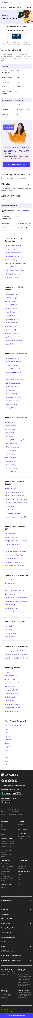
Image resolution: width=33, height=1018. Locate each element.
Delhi (6, 732)
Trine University (9, 433)
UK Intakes (8, 672)
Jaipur (6, 757)
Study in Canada (9, 636)
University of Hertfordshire (12, 252)
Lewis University (9, 429)
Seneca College (9, 312)
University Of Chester (11, 386)
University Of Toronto (11, 294)
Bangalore (7, 747)
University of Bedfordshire (12, 267)
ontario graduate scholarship (13, 492)
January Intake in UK (11, 676)
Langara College (9, 344)
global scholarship (10, 537)
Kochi (6, 729)
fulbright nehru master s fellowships (16, 541)
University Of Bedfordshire (12, 397)
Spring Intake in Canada (12, 708)
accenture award (9, 506)
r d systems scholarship (12, 513)
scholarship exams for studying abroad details (16, 651)
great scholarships (10, 587)
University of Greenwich (12, 256)
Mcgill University (9, 301)
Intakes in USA (9, 686)
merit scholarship (10, 488)
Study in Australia (10, 633)
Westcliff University (10, 443)
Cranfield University (10, 393)
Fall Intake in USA (10, 697)
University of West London (12, 274)
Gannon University (10, 425)
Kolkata (6, 750)
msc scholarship (9, 594)
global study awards (11, 608)
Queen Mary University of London (15, 263)
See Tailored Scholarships (16, 1015)
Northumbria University (11, 376)
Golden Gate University (11, 447)
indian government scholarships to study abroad (16, 658)
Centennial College (10, 308)
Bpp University (9, 390)
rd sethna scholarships (12, 544)
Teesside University (10, 260)
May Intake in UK (9, 679)
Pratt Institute (8, 436)
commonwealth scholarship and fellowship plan (16, 612)
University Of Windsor (11, 322)
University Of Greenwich (12, 358)
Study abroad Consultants (12, 725)
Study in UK (8, 629)
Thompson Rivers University (13, 333)
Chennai (7, 736)
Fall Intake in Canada (11, 711)
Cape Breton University (11, 337)
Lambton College (9, 315)
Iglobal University (10, 457)
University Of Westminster (12, 369)
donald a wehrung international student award (16, 517)
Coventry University (10, 249)
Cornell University (10, 465)
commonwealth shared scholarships (16, 601)
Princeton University (10, 468)
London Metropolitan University (14, 270)
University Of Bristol (10, 408)
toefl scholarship (10, 558)
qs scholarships (9, 510)
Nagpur (6, 764)
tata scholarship (9, 533)
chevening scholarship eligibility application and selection (16, 654)
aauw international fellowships (14, 548)
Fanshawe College (10, 326)
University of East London (12, 245)
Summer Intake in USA (11, 693)
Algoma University (10, 330)
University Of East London (12, 362)
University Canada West (12, 319)
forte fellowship (9, 604)
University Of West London (12, 372)
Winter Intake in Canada (12, 704)
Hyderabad (8, 739)
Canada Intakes (9, 700)
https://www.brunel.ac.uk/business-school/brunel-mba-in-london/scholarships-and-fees (24, 210)
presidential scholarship (12, 562)
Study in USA (8, 626)
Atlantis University (10, 450)
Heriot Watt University (11, 401)
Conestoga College (10, 298)
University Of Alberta (11, 305)
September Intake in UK (12, 683)
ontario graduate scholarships (14, 495)
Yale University (9, 422)
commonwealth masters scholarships (16, 597)
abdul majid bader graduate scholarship (16, 503)
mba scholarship (9, 583)
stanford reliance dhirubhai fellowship (16, 551)
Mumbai (7, 743)
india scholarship (10, 580)
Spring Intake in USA (11, 690)
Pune (6, 754)
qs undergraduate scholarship (14, 565)
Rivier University (9, 454)
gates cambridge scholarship (14, 590)
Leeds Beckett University (12, 277)
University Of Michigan (11, 472)
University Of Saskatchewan (13, 340)
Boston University (10, 461)
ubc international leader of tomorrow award (16, 499)
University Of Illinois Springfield (14, 440)
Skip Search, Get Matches (16, 164)
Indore (6, 761)
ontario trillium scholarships (13, 555)
